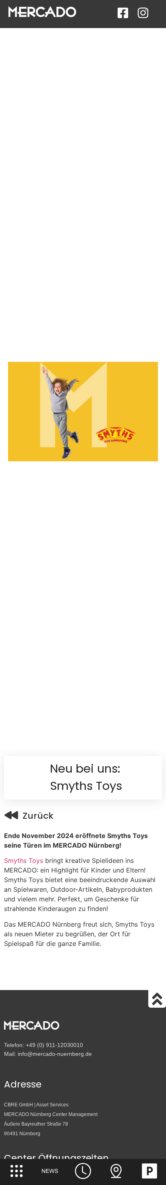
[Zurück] (11, 815)
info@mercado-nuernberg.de (55, 1054)
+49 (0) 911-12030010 (54, 1045)
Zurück (38, 816)
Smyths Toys (23, 860)
